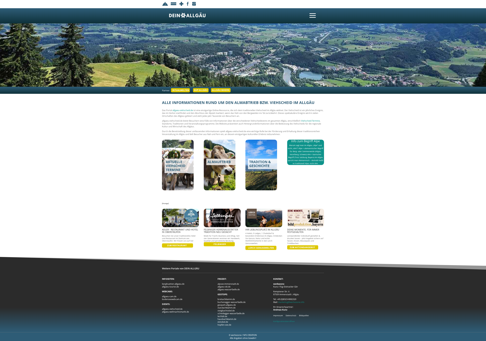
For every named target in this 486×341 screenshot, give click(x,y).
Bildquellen (304, 316)
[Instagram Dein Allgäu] (194, 6)
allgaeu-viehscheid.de (183, 110)
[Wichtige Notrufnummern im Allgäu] (181, 6)
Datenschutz (291, 316)
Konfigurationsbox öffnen (284, 321)
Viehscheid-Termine (310, 120)
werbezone (236, 335)
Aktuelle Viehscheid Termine (175, 176)
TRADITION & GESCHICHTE (260, 174)
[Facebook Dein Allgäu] (188, 6)
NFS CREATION (250, 335)
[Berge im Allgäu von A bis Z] (165, 6)
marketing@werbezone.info (291, 302)
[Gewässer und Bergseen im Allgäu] (173, 6)
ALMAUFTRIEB (212, 174)
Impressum (278, 316)
